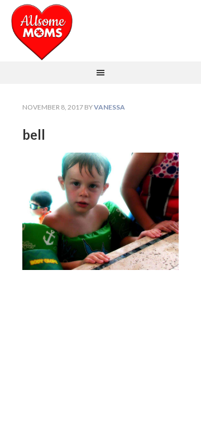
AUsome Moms (100, 30)
